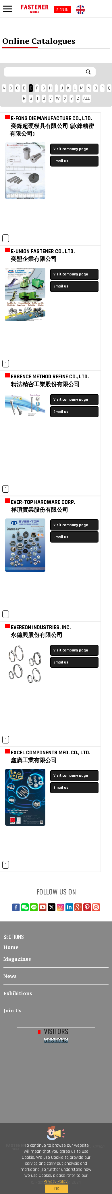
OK (56, 1189)
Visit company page (70, 149)
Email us (60, 161)
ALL (86, 98)
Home (10, 947)
